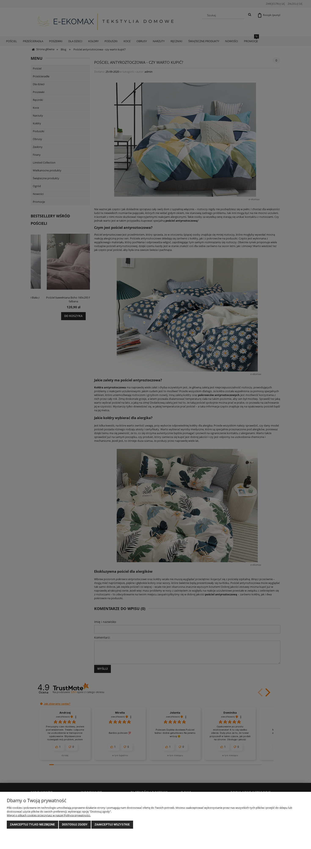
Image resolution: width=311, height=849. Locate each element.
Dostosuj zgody (75, 824)
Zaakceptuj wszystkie (112, 824)
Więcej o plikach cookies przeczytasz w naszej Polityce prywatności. (49, 815)
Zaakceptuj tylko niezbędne (32, 824)
